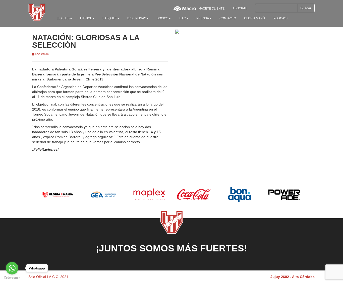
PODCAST (280, 18)
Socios (162, 18)
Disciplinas (136, 18)
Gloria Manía (254, 18)
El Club (63, 18)
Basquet (109, 18)
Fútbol (86, 18)
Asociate (240, 8)
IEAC (182, 18)
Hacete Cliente (211, 8)
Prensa (202, 18)
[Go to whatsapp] (12, 268)
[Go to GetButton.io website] (12, 277)
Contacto (227, 18)
